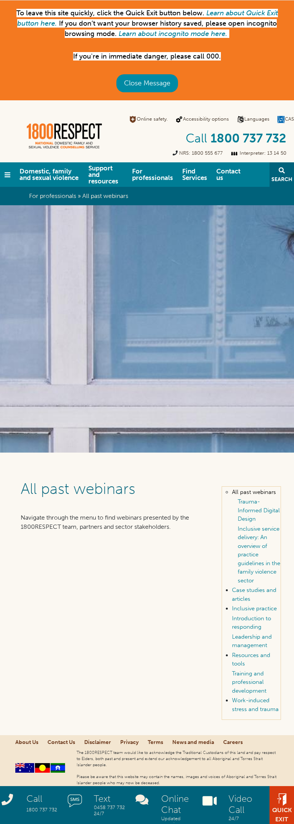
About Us (26, 742)
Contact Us (61, 742)
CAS (289, 119)
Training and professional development (249, 682)
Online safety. (152, 119)
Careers (233, 742)
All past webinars (254, 492)
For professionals (152, 174)
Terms (155, 742)
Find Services (194, 174)
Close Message (147, 83)
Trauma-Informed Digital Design (259, 510)
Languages (257, 119)
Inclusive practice (254, 608)
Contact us (228, 174)
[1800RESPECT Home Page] (7, 174)
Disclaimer (97, 742)
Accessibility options (206, 119)
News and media (193, 742)
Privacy (129, 742)
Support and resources (103, 174)
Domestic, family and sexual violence (49, 174)
